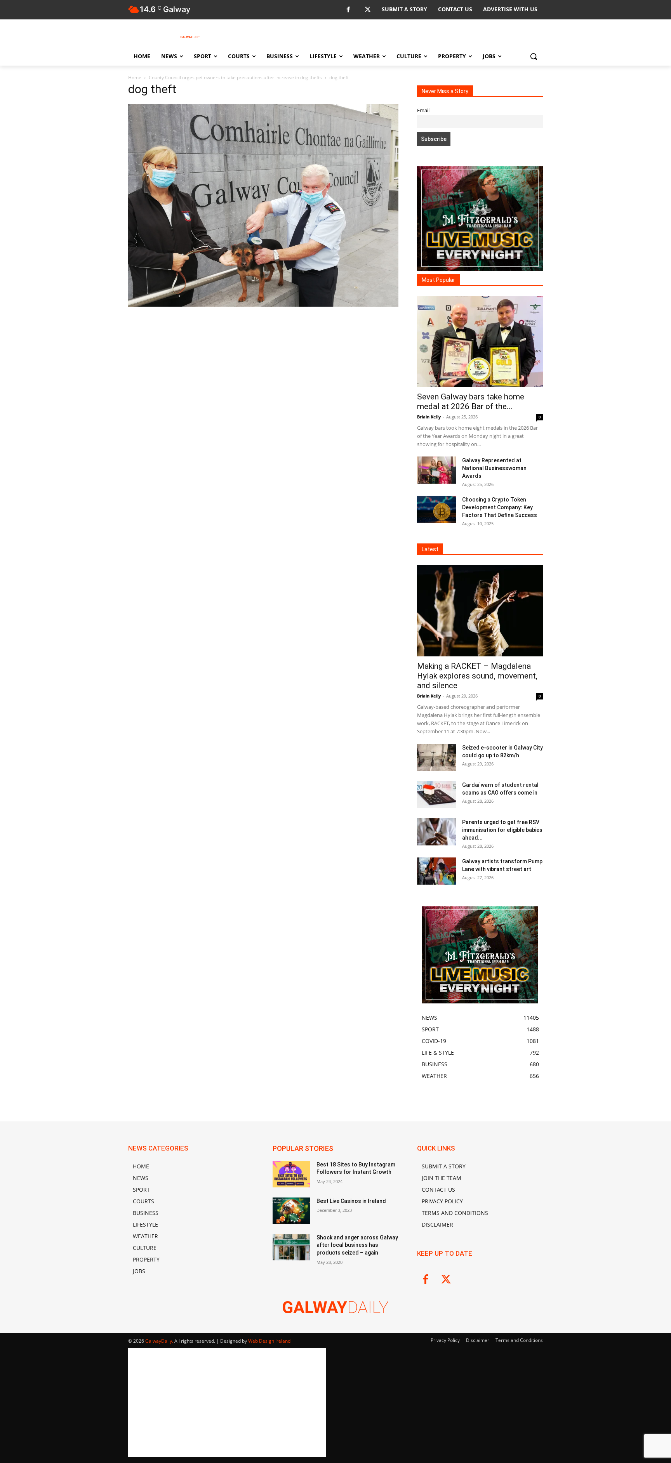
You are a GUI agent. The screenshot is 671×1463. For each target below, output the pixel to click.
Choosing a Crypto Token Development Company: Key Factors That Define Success (499, 507)
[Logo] (190, 36)
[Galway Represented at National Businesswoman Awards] (436, 470)
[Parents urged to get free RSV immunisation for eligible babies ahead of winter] (436, 831)
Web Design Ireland (269, 1341)
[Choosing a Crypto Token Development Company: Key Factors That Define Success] (436, 509)
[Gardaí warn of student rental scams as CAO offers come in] (436, 794)
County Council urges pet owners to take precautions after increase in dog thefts (235, 77)
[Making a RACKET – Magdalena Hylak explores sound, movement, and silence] (480, 610)
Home (134, 77)
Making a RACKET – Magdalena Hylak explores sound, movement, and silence (477, 675)
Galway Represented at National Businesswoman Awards (494, 468)
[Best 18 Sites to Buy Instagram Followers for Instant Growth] (291, 1174)
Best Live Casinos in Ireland (351, 1201)
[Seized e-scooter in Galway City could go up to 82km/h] (436, 757)
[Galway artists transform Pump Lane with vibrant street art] (436, 871)
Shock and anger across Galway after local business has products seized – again (357, 1245)
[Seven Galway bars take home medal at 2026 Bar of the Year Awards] (480, 341)
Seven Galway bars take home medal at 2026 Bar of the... (470, 401)
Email (423, 110)
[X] (367, 10)
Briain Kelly (429, 417)
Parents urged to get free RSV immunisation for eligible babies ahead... (502, 830)
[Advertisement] (263, 393)
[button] (533, 56)
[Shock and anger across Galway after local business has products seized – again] (291, 1247)
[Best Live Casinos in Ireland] (291, 1210)
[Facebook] (348, 10)
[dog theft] (263, 304)
